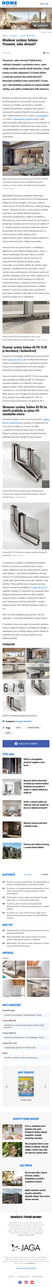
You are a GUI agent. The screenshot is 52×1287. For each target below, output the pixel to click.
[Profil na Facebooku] (19, 1282)
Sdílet (48, 53)
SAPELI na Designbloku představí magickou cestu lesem (34, 762)
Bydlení (13, 36)
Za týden (27, 874)
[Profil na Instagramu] (26, 1282)
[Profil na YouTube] (32, 1282)
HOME (5, 36)
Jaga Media (31, 1263)
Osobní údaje (23, 1277)
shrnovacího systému (23, 119)
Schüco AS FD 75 (39, 587)
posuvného (42, 115)
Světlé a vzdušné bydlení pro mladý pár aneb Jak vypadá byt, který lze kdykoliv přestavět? (36, 804)
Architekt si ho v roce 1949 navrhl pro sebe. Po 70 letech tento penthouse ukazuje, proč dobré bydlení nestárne (27, 915)
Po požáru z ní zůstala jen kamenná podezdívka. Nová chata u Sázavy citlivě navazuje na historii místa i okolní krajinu (28, 891)
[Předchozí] (7, 1087)
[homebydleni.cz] (9, 3)
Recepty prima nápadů (26, 1119)
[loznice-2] (14, 969)
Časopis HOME (37, 1277)
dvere (18, 727)
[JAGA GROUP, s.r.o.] (26, 1247)
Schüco (8, 733)
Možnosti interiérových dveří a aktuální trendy (35, 824)
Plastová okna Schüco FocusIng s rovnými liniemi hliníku (36, 846)
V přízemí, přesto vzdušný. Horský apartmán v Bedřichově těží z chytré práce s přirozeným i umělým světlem (28, 906)
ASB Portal (26, 1165)
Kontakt (11, 1277)
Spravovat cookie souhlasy (26, 1268)
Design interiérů (27, 36)
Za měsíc (44, 874)
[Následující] (45, 1087)
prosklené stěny (33, 727)
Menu (42, 4)
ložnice (6, 958)
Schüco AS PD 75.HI (16, 359)
